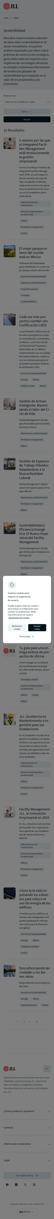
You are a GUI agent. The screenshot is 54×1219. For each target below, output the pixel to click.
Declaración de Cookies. (19, 617)
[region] (27, 609)
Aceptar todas (37, 628)
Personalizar (27, 636)
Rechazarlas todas (17, 628)
